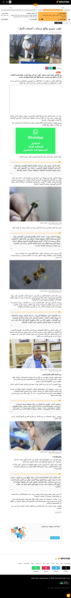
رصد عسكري (38, 563)
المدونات (20, 563)
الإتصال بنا (51, 578)
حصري (48, 563)
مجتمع (32, 563)
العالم (61, 563)
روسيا (57, 563)
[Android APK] (64, 583)
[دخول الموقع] (7, 2)
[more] (11, 173)
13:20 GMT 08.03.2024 (55, 32)
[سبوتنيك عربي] (63, 3)
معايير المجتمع (35, 578)
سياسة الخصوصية (43, 578)
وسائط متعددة (26, 563)
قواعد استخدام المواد (60, 578)
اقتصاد (52, 563)
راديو (44, 563)
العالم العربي (58, 512)
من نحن (68, 578)
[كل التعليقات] (68, 595)
